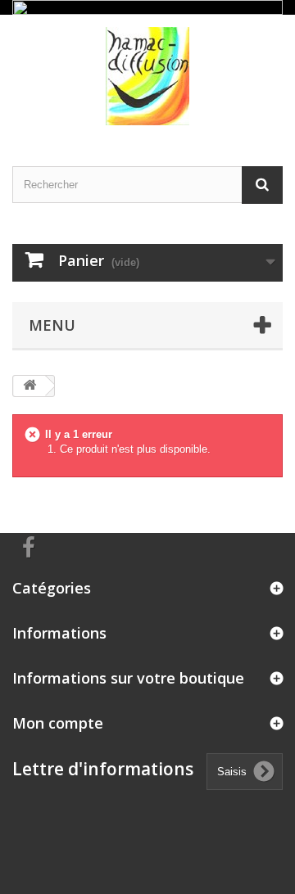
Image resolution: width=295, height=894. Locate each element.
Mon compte (57, 723)
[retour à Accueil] (29, 386)
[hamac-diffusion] (147, 76)
